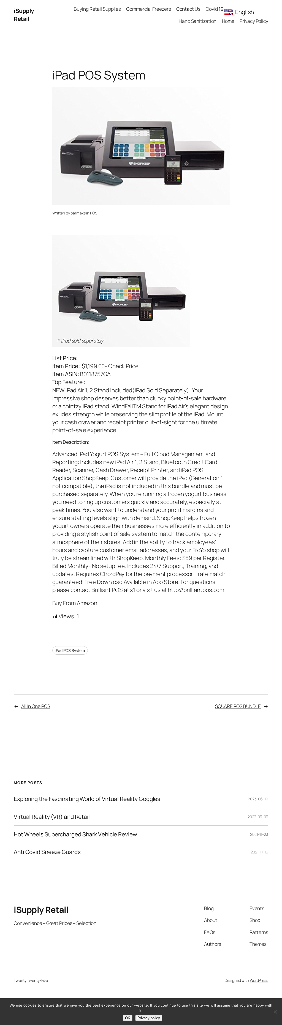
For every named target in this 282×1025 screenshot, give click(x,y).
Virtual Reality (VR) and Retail (52, 817)
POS (93, 213)
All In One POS (35, 706)
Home (228, 21)
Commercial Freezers (148, 8)
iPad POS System (70, 650)
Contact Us (188, 8)
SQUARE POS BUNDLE (238, 706)
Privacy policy (148, 1018)
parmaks (77, 213)
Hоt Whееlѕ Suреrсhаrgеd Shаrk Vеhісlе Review (75, 834)
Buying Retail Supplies (97, 8)
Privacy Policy (254, 21)
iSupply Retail (24, 15)
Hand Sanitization (197, 21)
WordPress (259, 980)
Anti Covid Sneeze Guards (47, 852)
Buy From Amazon (74, 603)
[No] (275, 1012)
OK (127, 1018)
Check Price (123, 366)
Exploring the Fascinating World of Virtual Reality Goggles (87, 799)
